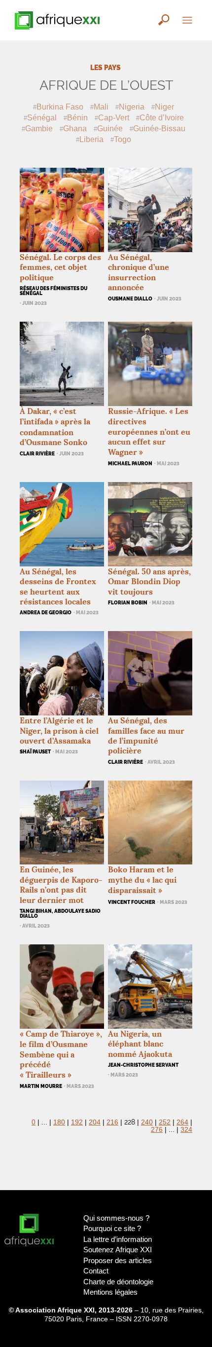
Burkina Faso (59, 106)
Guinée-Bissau (159, 128)
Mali (101, 106)
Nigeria (131, 106)
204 (95, 1122)
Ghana (75, 128)
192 (77, 1122)
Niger (164, 106)
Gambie (39, 128)
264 (182, 1122)
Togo (122, 139)
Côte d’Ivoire (162, 117)
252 (165, 1122)
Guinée (110, 128)
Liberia (91, 139)
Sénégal (42, 117)
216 (112, 1122)
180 (59, 1122)
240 (147, 1122)
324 (186, 1129)
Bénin (77, 117)
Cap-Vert (113, 117)
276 (157, 1129)
